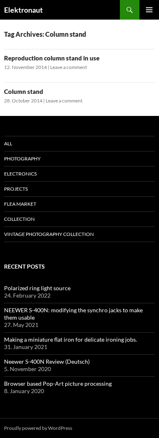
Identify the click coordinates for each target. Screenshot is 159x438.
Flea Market (20, 204)
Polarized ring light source (37, 288)
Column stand (23, 91)
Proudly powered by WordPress (38, 428)
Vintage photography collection (49, 234)
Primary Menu (149, 10)
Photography (22, 159)
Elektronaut (23, 9)
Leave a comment (68, 67)
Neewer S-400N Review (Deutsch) (47, 361)
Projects (16, 189)
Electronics (20, 174)
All (8, 143)
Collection (19, 219)
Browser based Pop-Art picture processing (58, 383)
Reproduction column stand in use (51, 58)
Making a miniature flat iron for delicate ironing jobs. (70, 339)
